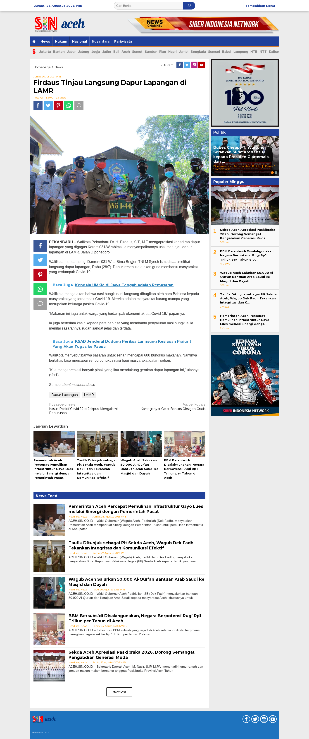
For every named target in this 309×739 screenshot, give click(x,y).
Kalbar (274, 51)
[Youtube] (201, 65)
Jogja (95, 51)
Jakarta (45, 51)
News (49, 97)
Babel (226, 51)
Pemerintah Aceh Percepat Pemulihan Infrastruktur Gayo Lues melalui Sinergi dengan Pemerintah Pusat (53, 468)
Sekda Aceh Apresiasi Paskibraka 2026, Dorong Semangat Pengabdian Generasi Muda (247, 234)
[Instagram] (194, 65)
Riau (162, 51)
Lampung (240, 51)
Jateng (83, 51)
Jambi (183, 51)
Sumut (137, 51)
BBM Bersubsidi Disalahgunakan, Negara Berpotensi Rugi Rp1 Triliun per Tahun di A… (247, 255)
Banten (59, 51)
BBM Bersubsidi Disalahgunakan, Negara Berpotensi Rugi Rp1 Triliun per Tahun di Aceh (184, 468)
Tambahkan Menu (260, 5)
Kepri (172, 51)
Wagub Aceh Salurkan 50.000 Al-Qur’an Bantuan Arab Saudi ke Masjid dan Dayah (247, 277)
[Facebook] (180, 65)
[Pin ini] (58, 105)
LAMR (89, 395)
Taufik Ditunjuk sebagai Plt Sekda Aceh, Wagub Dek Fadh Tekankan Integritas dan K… (248, 298)
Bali (116, 51)
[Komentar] (78, 105)
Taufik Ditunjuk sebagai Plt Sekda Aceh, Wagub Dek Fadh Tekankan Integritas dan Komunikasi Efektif (96, 468)
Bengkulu (198, 51)
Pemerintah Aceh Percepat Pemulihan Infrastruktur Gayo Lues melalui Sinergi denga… (244, 320)
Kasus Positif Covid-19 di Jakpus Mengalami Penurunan (83, 408)
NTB (253, 51)
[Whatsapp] (68, 105)
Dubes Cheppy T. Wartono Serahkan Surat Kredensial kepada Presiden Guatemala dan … (241, 154)
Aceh (125, 51)
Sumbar (151, 51)
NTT (263, 51)
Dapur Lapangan (64, 395)
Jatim (106, 51)
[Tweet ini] (48, 105)
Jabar (71, 51)
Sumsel (214, 51)
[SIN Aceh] (63, 22)
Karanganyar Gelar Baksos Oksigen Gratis (173, 406)
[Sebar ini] (38, 105)
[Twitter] (187, 65)
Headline (74, 516)
